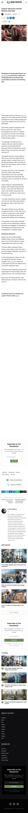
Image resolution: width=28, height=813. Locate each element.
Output (3, 733)
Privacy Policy (4, 760)
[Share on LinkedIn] (13, 18)
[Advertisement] (14, 58)
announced (4, 75)
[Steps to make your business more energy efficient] (14, 576)
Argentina (4, 472)
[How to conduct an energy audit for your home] (14, 596)
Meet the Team (5, 753)
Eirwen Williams (8, 14)
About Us (3, 748)
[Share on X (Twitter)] (8, 18)
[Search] (26, 2)
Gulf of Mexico (5, 474)
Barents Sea (11, 472)
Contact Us (4, 755)
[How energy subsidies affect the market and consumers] (14, 556)
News (2, 720)
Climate (3, 724)
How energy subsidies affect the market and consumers (13, 669)
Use (2, 722)
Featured (3, 717)
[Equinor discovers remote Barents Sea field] (14, 33)
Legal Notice (4, 757)
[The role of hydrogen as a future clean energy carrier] (14, 677)
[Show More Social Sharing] (16, 18)
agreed (13, 261)
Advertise (3, 751)
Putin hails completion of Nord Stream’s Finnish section (20, 501)
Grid (2, 738)
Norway (13, 474)
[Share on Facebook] (10, 18)
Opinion (3, 729)
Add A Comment (14, 612)
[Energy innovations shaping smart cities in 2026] (14, 694)
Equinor (18, 472)
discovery (23, 115)
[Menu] (2, 2)
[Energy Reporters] (14, 2)
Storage (3, 736)
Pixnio (17, 295)
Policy (2, 731)
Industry (3, 727)
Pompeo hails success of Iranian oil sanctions (7, 501)
